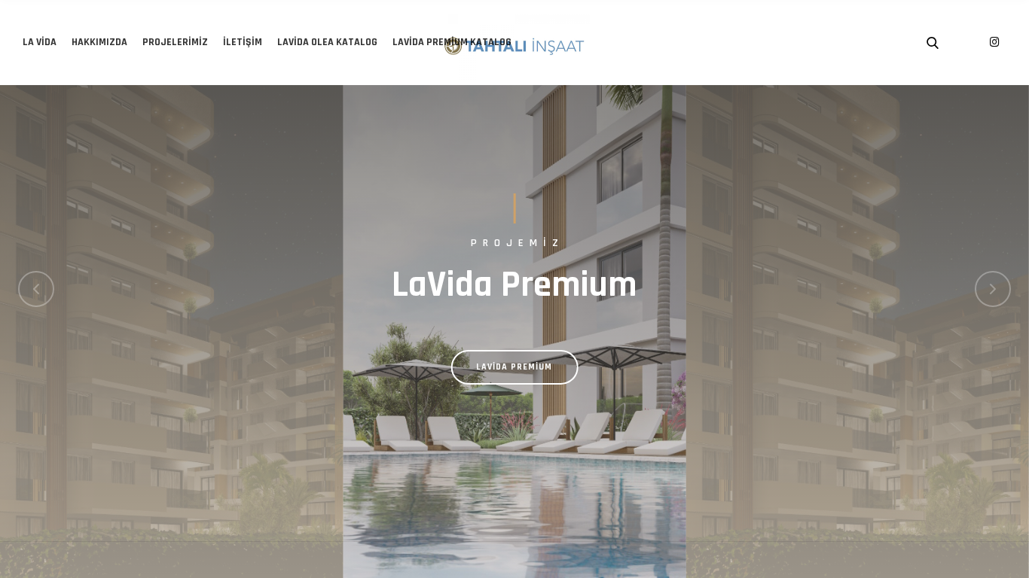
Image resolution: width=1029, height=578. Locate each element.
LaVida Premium (514, 367)
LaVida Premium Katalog (451, 42)
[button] (36, 289)
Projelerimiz (175, 42)
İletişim (242, 42)
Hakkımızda (99, 42)
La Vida (39, 42)
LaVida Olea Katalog (327, 42)
